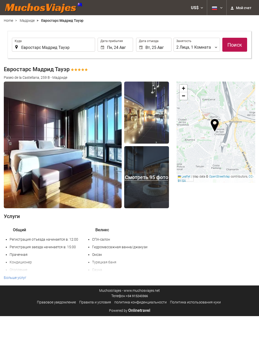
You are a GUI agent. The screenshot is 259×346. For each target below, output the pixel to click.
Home (8, 20)
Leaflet (185, 176)
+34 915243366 (137, 296)
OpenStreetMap (219, 176)
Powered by (129, 311)
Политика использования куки (195, 302)
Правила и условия (95, 302)
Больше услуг (15, 278)
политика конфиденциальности (140, 302)
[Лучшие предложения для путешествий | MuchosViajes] (45, 7)
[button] (197, 7)
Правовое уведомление (56, 302)
